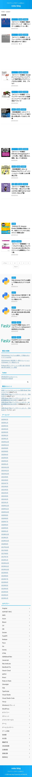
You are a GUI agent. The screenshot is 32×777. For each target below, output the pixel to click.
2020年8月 (4, 518)
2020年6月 (4, 525)
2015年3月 (4, 592)
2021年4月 (4, 493)
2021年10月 (5, 473)
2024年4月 (4, 426)
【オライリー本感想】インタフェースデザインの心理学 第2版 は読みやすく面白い (21, 39)
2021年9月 (4, 477)
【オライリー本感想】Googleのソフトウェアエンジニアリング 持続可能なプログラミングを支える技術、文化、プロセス (21, 79)
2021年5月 (4, 489)
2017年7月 (4, 556)
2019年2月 (4, 537)
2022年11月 (5, 445)
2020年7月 (4, 521)
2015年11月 (5, 566)
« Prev (5, 263)
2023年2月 (4, 435)
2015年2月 (4, 595)
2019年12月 (5, 534)
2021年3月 (4, 496)
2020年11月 (5, 509)
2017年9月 (4, 550)
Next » (16, 266)
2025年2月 (4, 419)
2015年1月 (4, 598)
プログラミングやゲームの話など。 (16, 771)
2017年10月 (5, 547)
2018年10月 (5, 541)
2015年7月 (4, 579)
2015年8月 (4, 576)
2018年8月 (4, 544)
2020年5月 (4, 528)
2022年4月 (4, 454)
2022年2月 (4, 461)
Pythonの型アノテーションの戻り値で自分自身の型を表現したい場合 (21, 312)
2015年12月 (5, 563)
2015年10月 (5, 569)
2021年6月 (4, 486)
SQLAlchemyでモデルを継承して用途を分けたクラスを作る (21, 282)
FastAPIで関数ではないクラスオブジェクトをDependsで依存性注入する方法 (21, 327)
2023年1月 (4, 438)
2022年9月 (4, 448)
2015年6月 (4, 582)
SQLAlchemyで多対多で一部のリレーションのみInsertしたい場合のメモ (21, 297)
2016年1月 (4, 560)
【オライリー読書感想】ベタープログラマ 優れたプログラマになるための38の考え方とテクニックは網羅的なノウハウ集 (21, 248)
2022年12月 (5, 442)
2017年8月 (4, 553)
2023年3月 (4, 432)
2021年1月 (4, 502)
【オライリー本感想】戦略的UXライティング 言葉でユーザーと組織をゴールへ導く (21, 24)
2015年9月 (4, 572)
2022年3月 (4, 458)
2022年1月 (4, 464)
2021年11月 (5, 470)
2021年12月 (5, 467)
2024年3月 (4, 429)
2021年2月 (4, 499)
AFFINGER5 (24, 774)
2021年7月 (4, 483)
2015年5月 (4, 585)
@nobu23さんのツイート (9, 377)
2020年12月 (5, 505)
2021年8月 (4, 480)
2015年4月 (4, 588)
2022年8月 (4, 451)
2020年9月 (4, 515)
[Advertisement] (16, 59)
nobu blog (16, 6)
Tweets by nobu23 (7, 378)
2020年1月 (4, 531)
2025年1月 (4, 422)
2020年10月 (5, 512)
